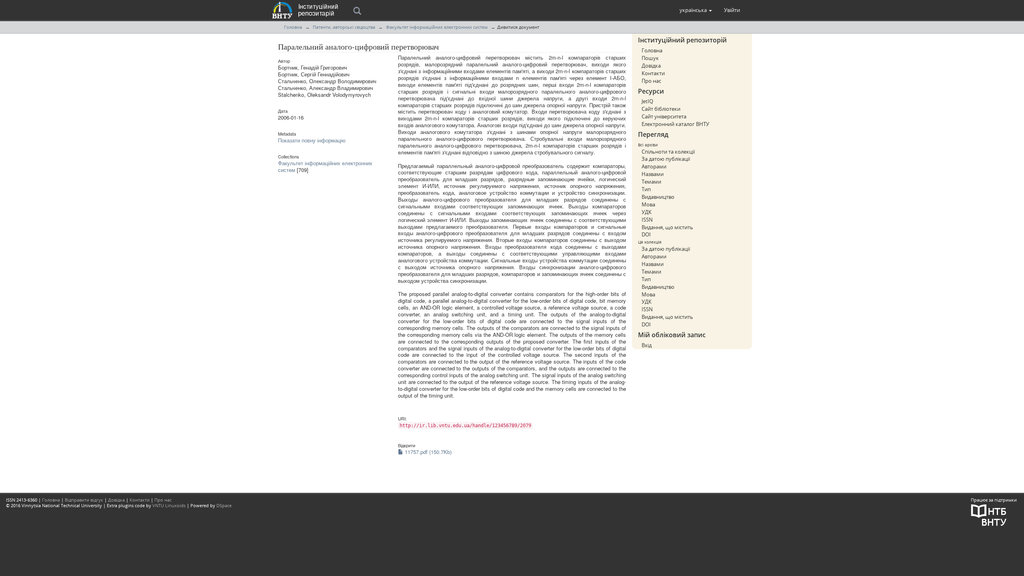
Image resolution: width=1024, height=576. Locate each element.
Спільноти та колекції (668, 151)
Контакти (653, 73)
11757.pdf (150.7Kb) (427, 452)
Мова (648, 204)
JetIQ (647, 101)
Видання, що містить (667, 227)
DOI (646, 234)
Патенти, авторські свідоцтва (344, 27)
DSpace (224, 505)
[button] (696, 10)
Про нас (651, 80)
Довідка (651, 65)
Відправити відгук (84, 500)
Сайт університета (664, 116)
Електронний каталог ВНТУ (675, 124)
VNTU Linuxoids (169, 505)
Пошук (650, 58)
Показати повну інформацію (312, 140)
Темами (651, 181)
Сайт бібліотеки (661, 108)
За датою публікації (666, 158)
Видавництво (658, 196)
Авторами (654, 166)
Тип (646, 189)
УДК (647, 212)
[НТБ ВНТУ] (989, 515)
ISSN (647, 219)
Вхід (647, 345)
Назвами (653, 174)
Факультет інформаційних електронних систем (437, 27)
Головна (293, 27)
